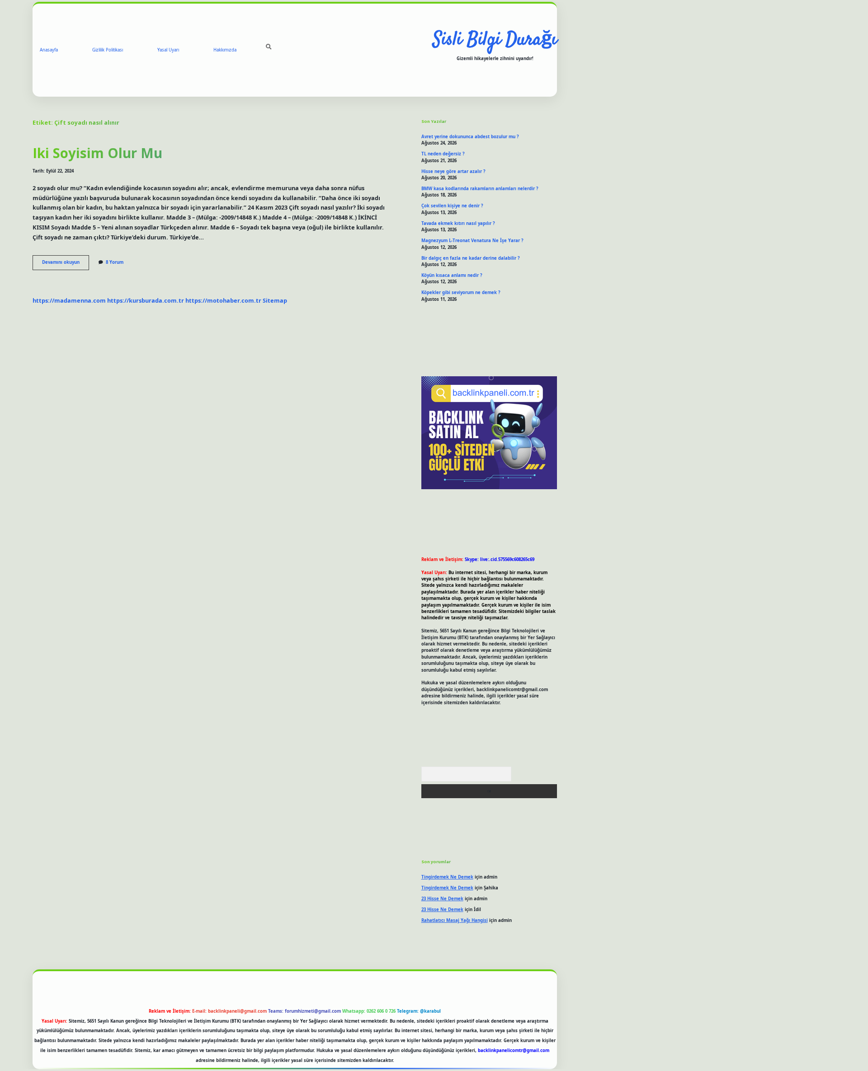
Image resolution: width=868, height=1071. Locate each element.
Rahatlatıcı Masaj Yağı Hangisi (454, 920)
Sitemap (275, 300)
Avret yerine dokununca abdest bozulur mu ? (470, 137)
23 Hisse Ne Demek (442, 899)
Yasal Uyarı (168, 50)
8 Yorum (114, 262)
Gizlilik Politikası (107, 50)
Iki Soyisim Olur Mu (97, 153)
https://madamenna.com (69, 300)
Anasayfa (49, 50)
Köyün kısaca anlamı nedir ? (451, 275)
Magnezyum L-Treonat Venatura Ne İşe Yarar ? (472, 240)
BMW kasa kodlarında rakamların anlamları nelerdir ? (479, 189)
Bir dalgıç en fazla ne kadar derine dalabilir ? (470, 258)
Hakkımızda (224, 50)
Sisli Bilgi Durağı (495, 40)
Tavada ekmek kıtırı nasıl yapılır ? (458, 223)
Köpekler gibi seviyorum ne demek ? (460, 292)
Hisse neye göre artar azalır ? (453, 171)
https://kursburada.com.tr (145, 300)
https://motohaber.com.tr (223, 300)
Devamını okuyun (65, 264)
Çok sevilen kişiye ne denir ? (452, 206)
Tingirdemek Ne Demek (447, 877)
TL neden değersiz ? (443, 154)
